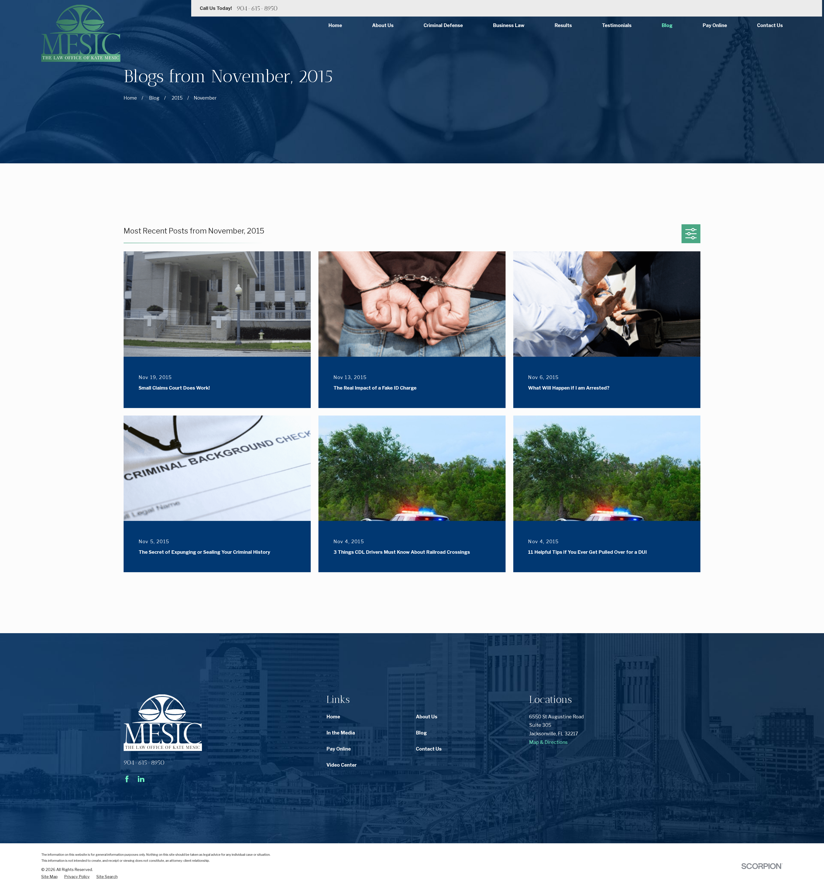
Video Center (341, 765)
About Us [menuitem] (383, 25)
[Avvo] (155, 779)
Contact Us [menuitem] (770, 25)
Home (333, 716)
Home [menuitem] (335, 25)
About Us (426, 716)
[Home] (80, 33)
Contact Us (429, 749)
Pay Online (338, 749)
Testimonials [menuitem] (617, 25)
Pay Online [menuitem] (715, 25)
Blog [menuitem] (667, 25)
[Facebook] (127, 779)
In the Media (340, 733)
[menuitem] (49, 876)
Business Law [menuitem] (508, 25)
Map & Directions (548, 742)
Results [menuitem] (563, 25)
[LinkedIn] (141, 779)
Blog (421, 733)
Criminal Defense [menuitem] (443, 25)
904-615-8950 (257, 8)
